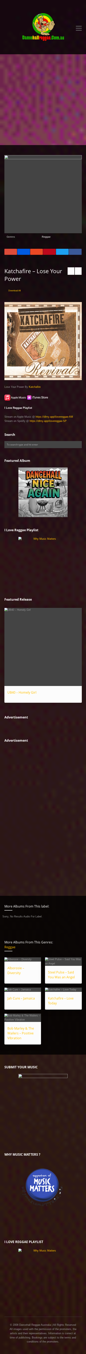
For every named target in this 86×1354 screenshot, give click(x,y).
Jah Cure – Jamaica (21, 998)
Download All (14, 290)
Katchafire (35, 386)
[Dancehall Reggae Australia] (43, 28)
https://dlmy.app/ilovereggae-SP (48, 420)
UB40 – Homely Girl (21, 692)
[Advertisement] (43, 99)
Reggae (46, 236)
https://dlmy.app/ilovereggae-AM (54, 416)
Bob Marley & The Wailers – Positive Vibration (20, 1033)
